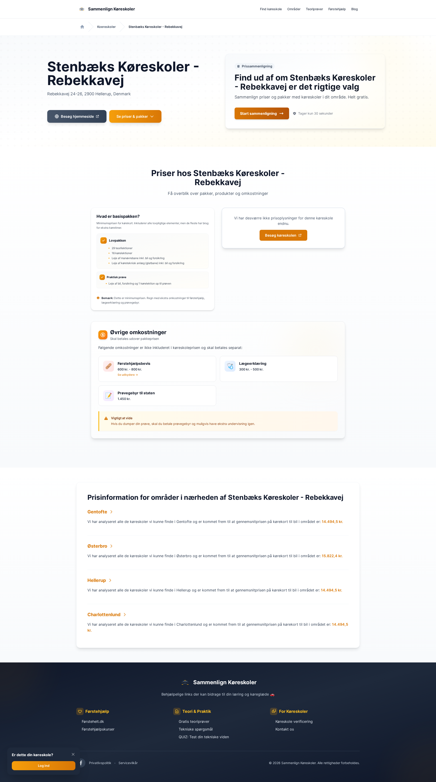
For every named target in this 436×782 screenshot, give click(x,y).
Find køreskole (271, 9)
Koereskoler (106, 27)
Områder (293, 9)
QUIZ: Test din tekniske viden (204, 737)
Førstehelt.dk (93, 721)
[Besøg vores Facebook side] (80, 762)
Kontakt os (284, 729)
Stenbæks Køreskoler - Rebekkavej (155, 27)
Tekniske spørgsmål (196, 729)
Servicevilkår (128, 763)
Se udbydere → (128, 374)
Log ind (44, 765)
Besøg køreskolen (280, 235)
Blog (354, 9)
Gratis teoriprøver (194, 721)
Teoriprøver (314, 9)
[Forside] (82, 27)
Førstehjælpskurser (98, 729)
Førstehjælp (337, 9)
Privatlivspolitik (100, 763)
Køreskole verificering (294, 721)
